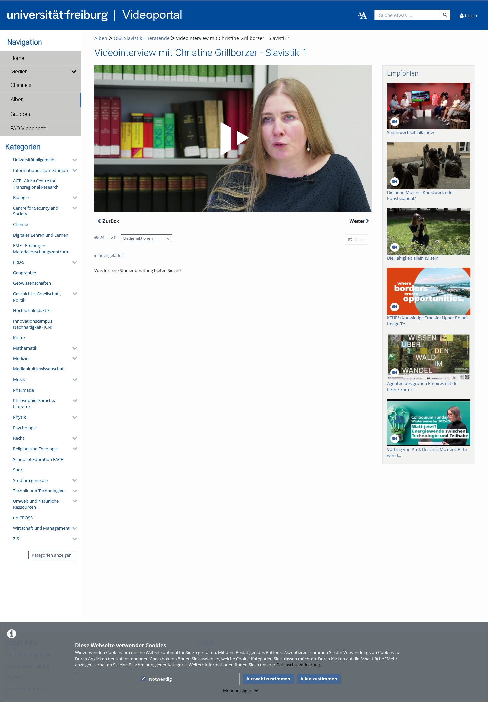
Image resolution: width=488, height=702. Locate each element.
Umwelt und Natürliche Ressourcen (36, 504)
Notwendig (160, 679)
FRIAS (18, 262)
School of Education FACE (38, 459)
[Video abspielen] (233, 139)
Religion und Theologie (35, 449)
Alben (17, 100)
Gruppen (20, 114)
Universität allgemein (33, 160)
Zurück (110, 221)
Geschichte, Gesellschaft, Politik (37, 297)
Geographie (24, 273)
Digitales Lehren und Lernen (40, 235)
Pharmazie (23, 390)
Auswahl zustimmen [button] (268, 679)
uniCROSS (23, 518)
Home (17, 58)
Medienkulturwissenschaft (39, 369)
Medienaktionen (138, 238)
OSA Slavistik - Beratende (142, 38)
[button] (40, 58)
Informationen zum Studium (41, 170)
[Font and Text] (362, 15)
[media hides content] (73, 72)
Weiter (357, 221)
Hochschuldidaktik (31, 310)
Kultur (19, 338)
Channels (21, 85)
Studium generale (30, 480)
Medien (19, 72)
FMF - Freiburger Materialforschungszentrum (40, 248)
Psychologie (25, 428)
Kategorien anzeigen (52, 555)
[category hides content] (72, 160)
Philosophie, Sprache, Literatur (34, 403)
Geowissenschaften (32, 283)
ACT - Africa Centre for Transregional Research (36, 184)
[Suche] (445, 15)
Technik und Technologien (39, 490)
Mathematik (25, 348)
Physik (19, 417)
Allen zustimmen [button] (318, 679)
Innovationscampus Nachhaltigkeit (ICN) (32, 324)
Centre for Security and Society (35, 211)
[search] (407, 15)
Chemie (20, 224)
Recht (18, 438)
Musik (19, 379)
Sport (18, 470)
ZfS (16, 539)
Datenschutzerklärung (298, 665)
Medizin (21, 358)
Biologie (21, 197)
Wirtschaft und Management (41, 528)
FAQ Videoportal (29, 129)
